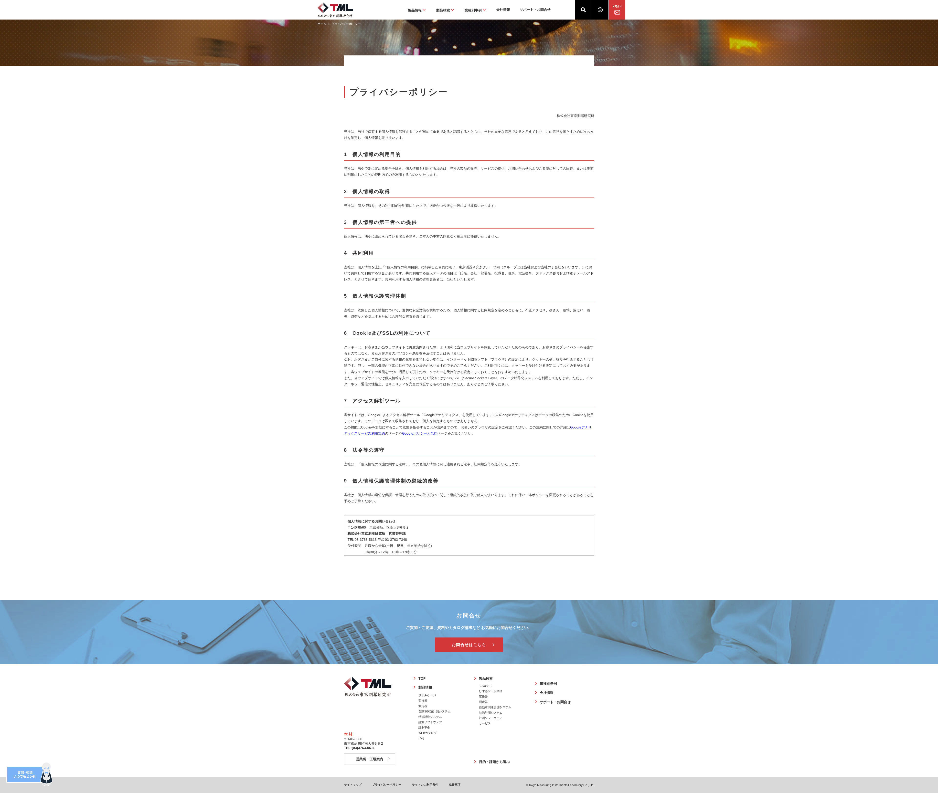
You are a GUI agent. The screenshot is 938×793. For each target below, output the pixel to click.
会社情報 (503, 9)
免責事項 (454, 784)
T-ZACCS (485, 686)
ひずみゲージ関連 (490, 691)
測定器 (422, 706)
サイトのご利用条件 (425, 784)
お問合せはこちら (469, 645)
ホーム (322, 24)
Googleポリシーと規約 (419, 433)
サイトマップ (353, 784)
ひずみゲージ (427, 695)
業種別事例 (548, 683)
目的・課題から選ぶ (494, 762)
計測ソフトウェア (430, 722)
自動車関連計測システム (434, 711)
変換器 (422, 700)
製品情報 (425, 687)
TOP (422, 678)
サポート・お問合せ (535, 9)
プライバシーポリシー (386, 784)
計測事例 (424, 727)
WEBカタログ (427, 733)
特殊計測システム (430, 717)
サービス (485, 723)
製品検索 (486, 678)
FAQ (421, 738)
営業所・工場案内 (369, 759)
